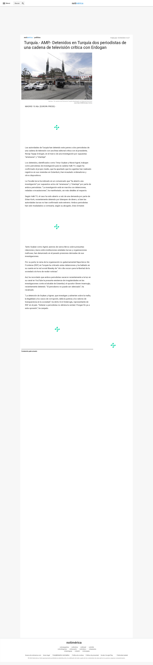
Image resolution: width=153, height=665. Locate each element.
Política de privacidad (92, 655)
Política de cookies (78, 655)
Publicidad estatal (122, 655)
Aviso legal (46, 655)
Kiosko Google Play (107, 655)
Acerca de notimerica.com (33, 655)
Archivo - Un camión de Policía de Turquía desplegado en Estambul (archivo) (70, 101)
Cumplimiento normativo (61, 655)
